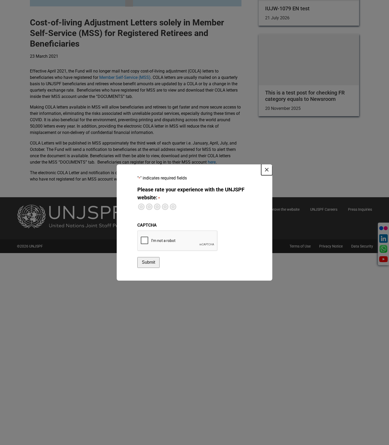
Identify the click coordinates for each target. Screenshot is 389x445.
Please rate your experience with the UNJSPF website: (191, 193)
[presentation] (177, 241)
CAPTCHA (147, 225)
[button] (266, 169)
